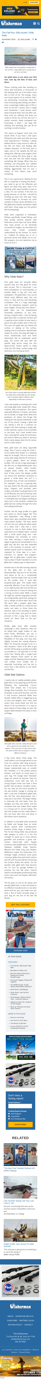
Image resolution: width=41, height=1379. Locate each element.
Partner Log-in (26, 1320)
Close (2, 1378)
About (11, 1316)
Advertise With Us (24, 1316)
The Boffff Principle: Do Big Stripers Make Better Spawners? (21, 985)
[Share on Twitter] (36, 39)
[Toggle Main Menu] (34, 23)
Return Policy (15, 1325)
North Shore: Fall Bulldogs (19, 989)
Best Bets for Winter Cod (19, 970)
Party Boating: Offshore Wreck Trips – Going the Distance (21, 998)
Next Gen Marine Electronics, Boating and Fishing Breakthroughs (20, 975)
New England (16, 1114)
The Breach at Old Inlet (18, 1023)
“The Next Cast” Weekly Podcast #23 (19, 1168)
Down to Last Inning (17, 1017)
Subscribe (12, 1320)
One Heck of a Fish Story (19, 1020)
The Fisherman (11, 23)
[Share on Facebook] (33, 39)
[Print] (3, 42)
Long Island (15, 1116)
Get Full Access (20, 905)
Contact (28, 1325)
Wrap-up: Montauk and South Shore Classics (20, 1007)
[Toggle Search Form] (38, 23)
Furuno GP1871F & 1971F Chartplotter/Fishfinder (19, 1027)
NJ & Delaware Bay (18, 1119)
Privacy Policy (24, 1352)
